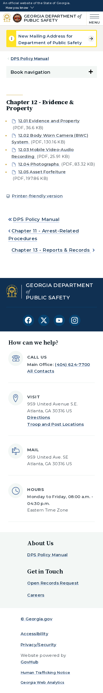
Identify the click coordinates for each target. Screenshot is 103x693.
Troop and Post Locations (55, 424)
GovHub (29, 661)
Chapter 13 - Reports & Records (51, 250)
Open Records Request (53, 583)
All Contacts (40, 371)
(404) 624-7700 (72, 364)
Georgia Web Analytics (42, 682)
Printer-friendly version (37, 195)
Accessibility (34, 633)
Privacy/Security (39, 644)
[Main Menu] (93, 18)
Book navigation (30, 72)
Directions (38, 417)
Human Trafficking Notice (45, 672)
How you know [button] (17, 8)
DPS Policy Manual (30, 58)
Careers (35, 595)
